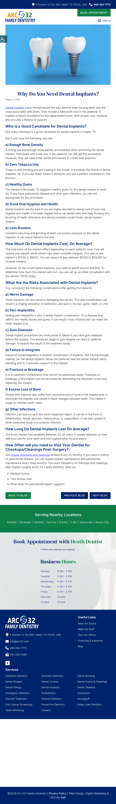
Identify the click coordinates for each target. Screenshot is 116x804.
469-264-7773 (102, 4)
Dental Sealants (86, 687)
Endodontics (49, 693)
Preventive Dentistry (53, 704)
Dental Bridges (13, 681)
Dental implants (15, 107)
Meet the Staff (86, 629)
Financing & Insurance (90, 640)
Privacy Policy (57, 793)
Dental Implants (50, 687)
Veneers (46, 710)
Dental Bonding (86, 675)
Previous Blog (74, 495)
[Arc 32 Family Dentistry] (20, 16)
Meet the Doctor (87, 623)
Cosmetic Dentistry (52, 675)
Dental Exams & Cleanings (92, 681)
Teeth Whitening (14, 710)
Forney (63, 522)
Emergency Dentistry (17, 693)
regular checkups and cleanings (30, 454)
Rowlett (11, 522)
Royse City (102, 522)
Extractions (83, 693)
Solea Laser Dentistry (89, 704)
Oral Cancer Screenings (18, 704)
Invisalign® (83, 698)
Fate (73, 522)
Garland (39, 522)
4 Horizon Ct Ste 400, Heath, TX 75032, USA (61, 4)
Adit (63, 797)
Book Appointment (94, 12)
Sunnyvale (86, 522)
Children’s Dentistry (16, 675)
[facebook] (7, 663)
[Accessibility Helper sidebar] (3, 39)
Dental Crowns (50, 681)
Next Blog (100, 495)
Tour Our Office (86, 634)
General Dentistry (51, 698)
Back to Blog (18, 495)
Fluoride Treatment (16, 698)
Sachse (51, 522)
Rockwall (25, 522)
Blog (80, 646)
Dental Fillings (13, 687)
